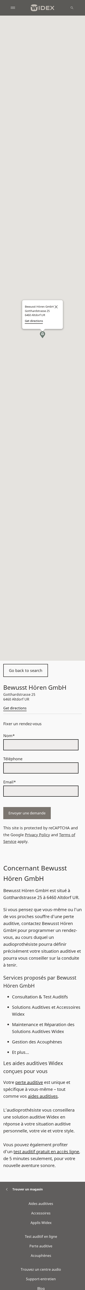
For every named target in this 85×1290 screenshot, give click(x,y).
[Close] (56, 307)
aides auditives (43, 1096)
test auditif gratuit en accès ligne (46, 1151)
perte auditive (29, 1082)
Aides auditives (41, 1203)
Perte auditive (40, 1246)
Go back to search (25, 670)
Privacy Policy (37, 834)
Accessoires (41, 1213)
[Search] (72, 7)
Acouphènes (41, 1255)
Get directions (15, 708)
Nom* (9, 735)
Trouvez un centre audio (41, 1269)
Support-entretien (41, 1279)
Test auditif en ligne (41, 1236)
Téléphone (12, 758)
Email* (9, 782)
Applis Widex (41, 1222)
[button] (42, 334)
